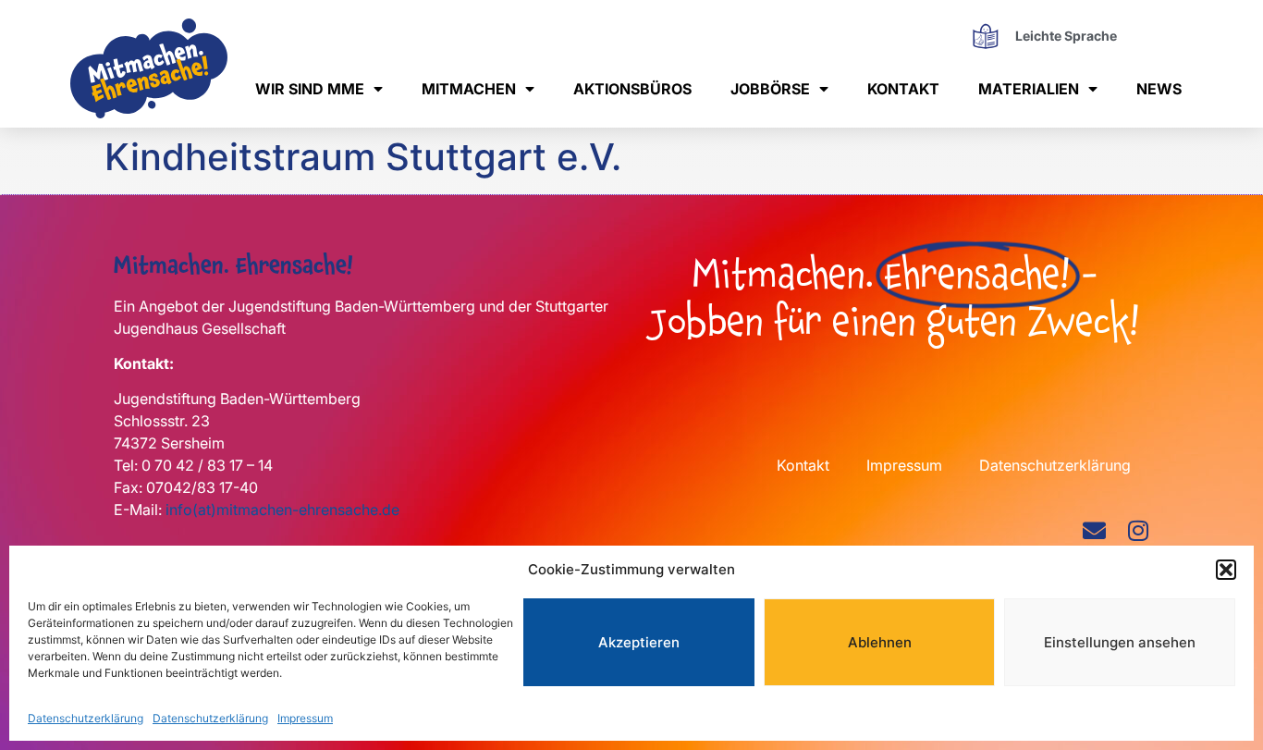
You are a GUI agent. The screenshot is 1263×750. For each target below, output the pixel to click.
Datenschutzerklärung (85, 717)
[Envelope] (1094, 530)
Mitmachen (469, 89)
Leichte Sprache (1066, 35)
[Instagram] (1137, 530)
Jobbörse (770, 89)
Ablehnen (880, 642)
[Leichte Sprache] (985, 35)
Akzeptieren (639, 642)
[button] (1226, 569)
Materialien (1028, 89)
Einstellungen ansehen (1120, 642)
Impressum (305, 717)
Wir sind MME (309, 89)
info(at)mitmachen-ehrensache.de (282, 509)
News (1159, 89)
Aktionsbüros (632, 89)
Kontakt (903, 89)
